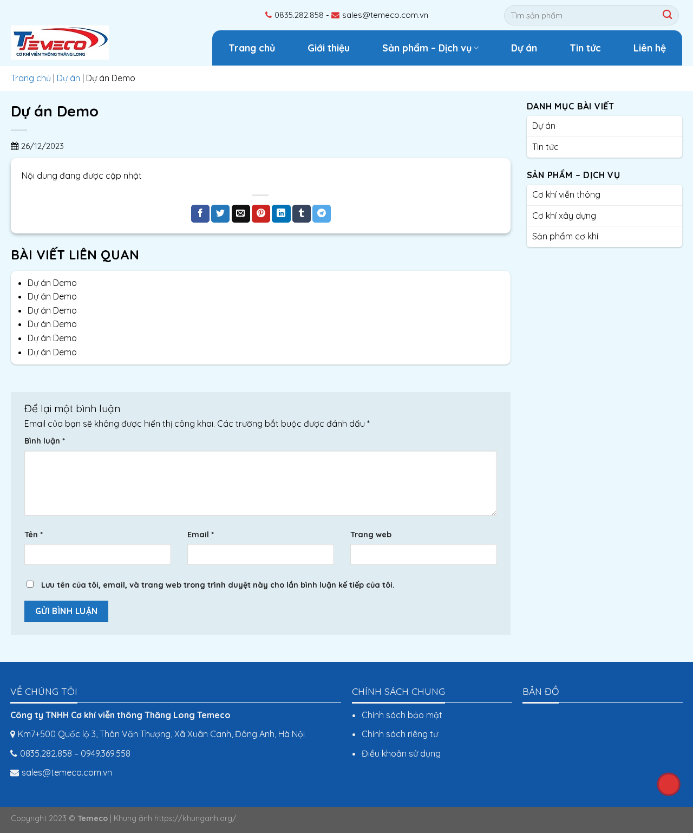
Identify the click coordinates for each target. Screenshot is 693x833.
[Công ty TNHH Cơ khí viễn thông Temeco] (65, 41)
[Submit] (668, 15)
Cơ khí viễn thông (566, 194)
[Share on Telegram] (321, 214)
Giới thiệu (329, 48)
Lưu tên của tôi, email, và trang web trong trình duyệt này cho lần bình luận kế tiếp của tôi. (218, 585)
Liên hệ (649, 48)
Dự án (524, 48)
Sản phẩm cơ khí (565, 236)
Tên (33, 534)
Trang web (370, 534)
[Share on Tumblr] (301, 214)
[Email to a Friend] (241, 214)
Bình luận (44, 441)
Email (200, 534)
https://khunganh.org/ (195, 818)
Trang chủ (251, 48)
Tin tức (585, 48)
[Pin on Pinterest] (261, 214)
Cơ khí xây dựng (564, 215)
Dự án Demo (52, 282)
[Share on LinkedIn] (281, 214)
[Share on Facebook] (200, 214)
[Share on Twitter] (220, 214)
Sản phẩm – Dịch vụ (427, 48)
